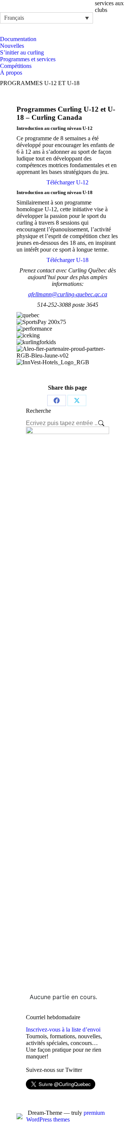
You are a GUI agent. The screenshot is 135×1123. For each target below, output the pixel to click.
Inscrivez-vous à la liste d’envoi (63, 1029)
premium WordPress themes (65, 1116)
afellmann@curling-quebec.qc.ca (67, 294)
